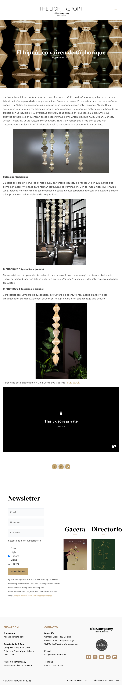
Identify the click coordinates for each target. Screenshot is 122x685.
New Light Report (15, 552)
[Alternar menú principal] (115, 10)
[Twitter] (61, 466)
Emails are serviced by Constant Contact (33, 596)
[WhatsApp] (67, 466)
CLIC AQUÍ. (73, 382)
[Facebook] (54, 466)
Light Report (15, 561)
